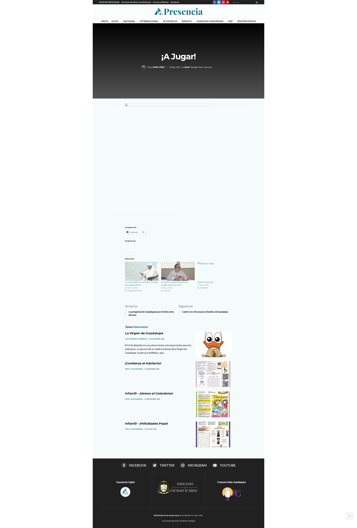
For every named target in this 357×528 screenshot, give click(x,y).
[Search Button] (256, 2)
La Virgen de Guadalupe (144, 333)
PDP (230, 21)
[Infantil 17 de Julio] (214, 271)
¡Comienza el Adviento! (143, 363)
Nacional (129, 21)
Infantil (187, 21)
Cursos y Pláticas (161, 2)
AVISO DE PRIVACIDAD (109, 2)
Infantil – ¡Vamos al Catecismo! (149, 393)
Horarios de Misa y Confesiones (136, 2)
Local (114, 21)
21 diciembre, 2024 (157, 339)
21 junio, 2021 (151, 429)
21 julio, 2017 (175, 67)
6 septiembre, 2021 (153, 399)
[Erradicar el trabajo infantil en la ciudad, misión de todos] (178, 271)
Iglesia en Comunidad (210, 21)
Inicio (104, 21)
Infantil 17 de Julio (205, 282)
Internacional (149, 21)
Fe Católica (170, 21)
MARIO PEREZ (159, 67)
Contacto (174, 2)
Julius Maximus (137, 369)
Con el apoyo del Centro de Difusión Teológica (178, 521)
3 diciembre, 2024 (152, 369)
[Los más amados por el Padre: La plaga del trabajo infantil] (141, 271)
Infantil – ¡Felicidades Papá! (146, 423)
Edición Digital (246, 21)
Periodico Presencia (139, 339)
